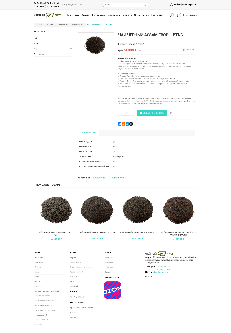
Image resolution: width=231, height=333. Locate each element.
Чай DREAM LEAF (42, 319)
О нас (108, 252)
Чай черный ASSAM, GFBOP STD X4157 (137, 232)
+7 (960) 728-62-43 (48, 3)
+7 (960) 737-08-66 (48, 6)
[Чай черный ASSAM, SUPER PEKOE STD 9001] (56, 210)
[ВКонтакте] (119, 124)
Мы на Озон (112, 277)
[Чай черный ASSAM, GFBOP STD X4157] (138, 210)
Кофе (36, 43)
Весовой (39, 257)
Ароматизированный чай (47, 291)
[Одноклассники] (123, 124)
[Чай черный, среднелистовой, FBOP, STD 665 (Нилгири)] (179, 210)
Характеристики (88, 133)
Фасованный (41, 315)
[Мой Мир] (127, 124)
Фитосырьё (39, 54)
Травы (73, 312)
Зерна (73, 257)
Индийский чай (117, 177)
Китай (37, 281)
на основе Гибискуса (44, 300)
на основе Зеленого (43, 305)
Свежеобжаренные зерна (81, 267)
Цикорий (74, 286)
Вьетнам (39, 262)
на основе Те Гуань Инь (45, 310)
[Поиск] (145, 5)
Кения (37, 276)
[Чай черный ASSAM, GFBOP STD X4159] (97, 210)
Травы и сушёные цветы (81, 307)
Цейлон (38, 286)
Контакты (109, 262)
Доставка (109, 257)
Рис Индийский (77, 297)
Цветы (73, 317)
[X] (131, 124)
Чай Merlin (39, 324)
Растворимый (76, 272)
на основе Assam (42, 296)
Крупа (36, 48)
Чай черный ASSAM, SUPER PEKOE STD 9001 (56, 233)
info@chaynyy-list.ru (72, 5)
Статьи (108, 272)
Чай (35, 38)
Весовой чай (99, 177)
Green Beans (75, 262)
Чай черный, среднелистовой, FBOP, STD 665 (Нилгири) (178, 233)
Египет (38, 267)
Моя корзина (187, 15)
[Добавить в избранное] (170, 113)
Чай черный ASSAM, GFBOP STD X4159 (97, 232)
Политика (109, 267)
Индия (38, 272)
